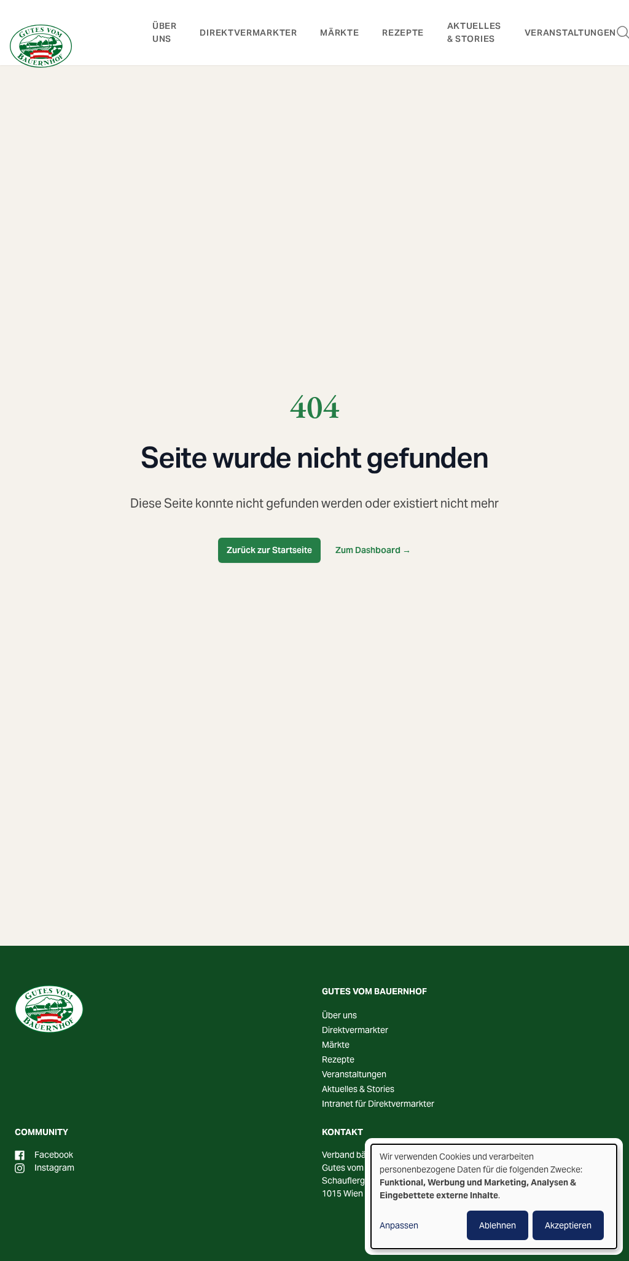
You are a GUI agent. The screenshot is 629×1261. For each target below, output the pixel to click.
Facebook (53, 1154)
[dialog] (494, 1196)
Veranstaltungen (571, 32)
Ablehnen (497, 1225)
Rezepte (403, 32)
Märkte (339, 32)
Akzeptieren (568, 1225)
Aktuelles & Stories (358, 1088)
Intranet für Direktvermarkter (378, 1103)
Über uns (339, 1015)
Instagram (54, 1167)
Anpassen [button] (399, 1225)
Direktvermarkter (248, 32)
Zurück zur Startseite (269, 550)
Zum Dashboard (373, 550)
